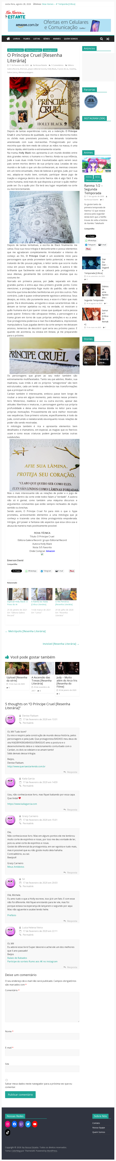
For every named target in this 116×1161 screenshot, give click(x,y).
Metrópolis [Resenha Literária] (25, 631)
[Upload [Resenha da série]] (17, 663)
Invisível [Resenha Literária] (61, 643)
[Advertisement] (99, 67)
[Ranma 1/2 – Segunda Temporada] (96, 159)
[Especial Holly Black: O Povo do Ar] (17, 594)
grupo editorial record (37, 69)
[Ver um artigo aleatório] (108, 39)
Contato (96, 1123)
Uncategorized (50, 50)
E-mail (9, 1047)
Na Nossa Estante (40, 65)
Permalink (28, 722)
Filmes (26, 38)
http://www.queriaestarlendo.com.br (26, 766)
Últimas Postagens (33, 50)
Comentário (12, 990)
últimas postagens (25, 72)
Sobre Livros (12, 72)
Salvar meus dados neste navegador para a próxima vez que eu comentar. (38, 1085)
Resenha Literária (15, 50)
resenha (72, 69)
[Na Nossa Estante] (8, 39)
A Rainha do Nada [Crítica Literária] (39, 603)
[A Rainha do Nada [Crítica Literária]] (41, 594)
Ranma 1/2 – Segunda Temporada (58, 4)
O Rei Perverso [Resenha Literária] (64, 603)
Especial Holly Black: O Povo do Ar (17, 603)
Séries (46, 38)
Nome (9, 1031)
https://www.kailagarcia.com (22, 803)
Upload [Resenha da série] (17, 679)
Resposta (72, 772)
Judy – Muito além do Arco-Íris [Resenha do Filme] (67, 682)
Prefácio (11, 915)
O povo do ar (62, 69)
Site (7, 1063)
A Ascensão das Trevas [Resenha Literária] (41, 680)
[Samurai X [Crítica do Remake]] (91, 309)
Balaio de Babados (17, 957)
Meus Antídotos (15, 866)
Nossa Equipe (98, 1127)
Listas (36, 38)
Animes (57, 38)
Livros (16, 38)
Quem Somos (71, 38)
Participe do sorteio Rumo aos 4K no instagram (32, 961)
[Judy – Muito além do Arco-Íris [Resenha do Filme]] (67, 663)
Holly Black (51, 69)
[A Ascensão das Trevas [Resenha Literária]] (42, 663)
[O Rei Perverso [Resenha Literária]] (66, 594)
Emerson (23, 69)
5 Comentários (57, 65)
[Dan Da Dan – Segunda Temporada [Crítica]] (91, 258)
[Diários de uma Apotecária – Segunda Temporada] (91, 285)
